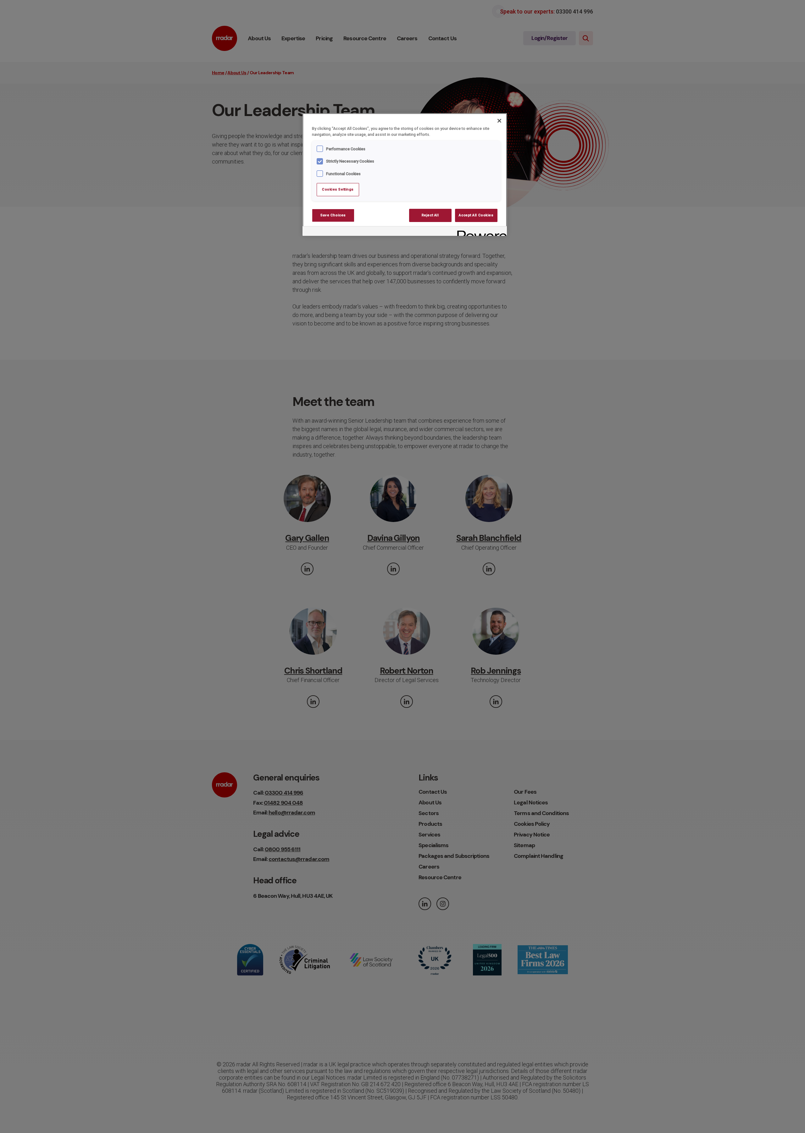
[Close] (499, 121)
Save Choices (333, 215)
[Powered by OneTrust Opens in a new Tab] (480, 232)
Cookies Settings (338, 189)
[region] (405, 174)
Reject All (430, 215)
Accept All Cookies (476, 215)
